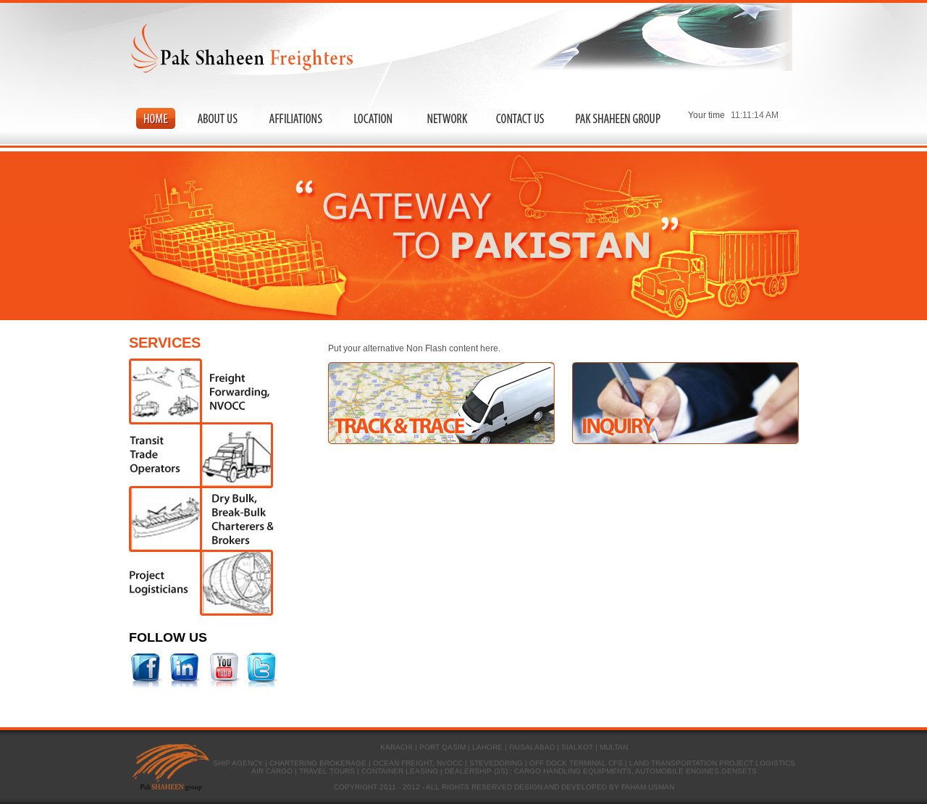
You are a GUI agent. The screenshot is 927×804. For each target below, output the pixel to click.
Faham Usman (647, 787)
